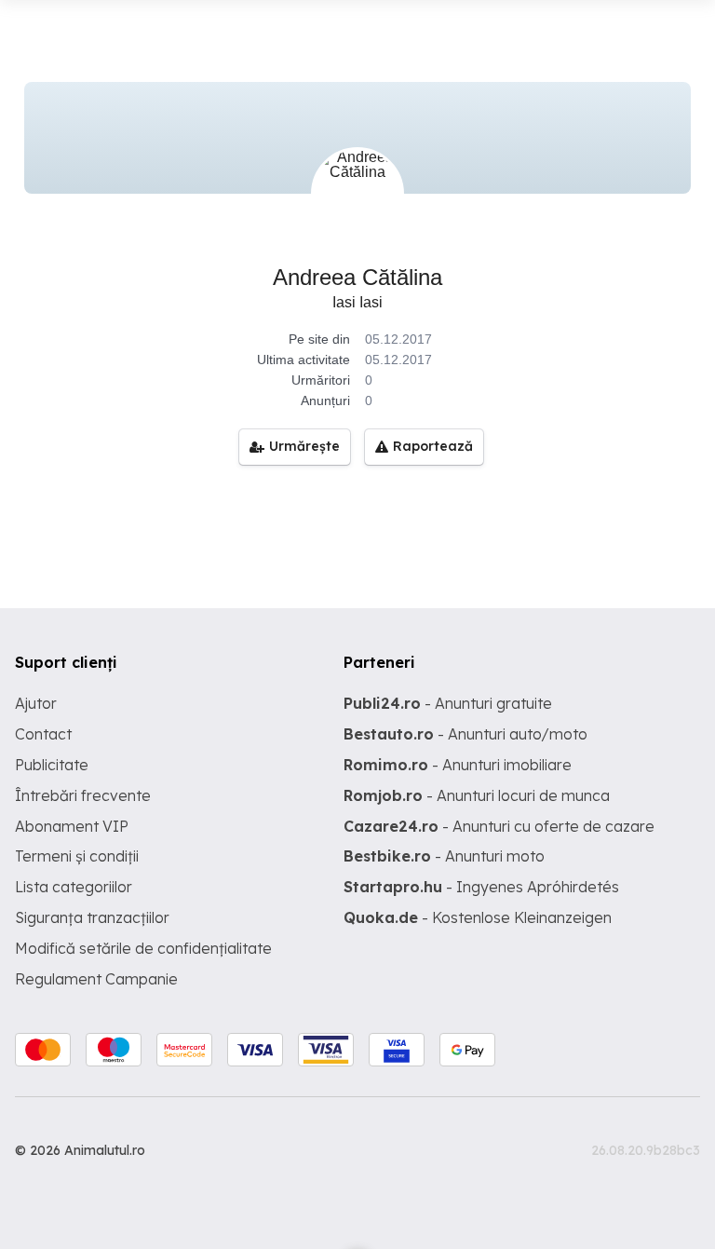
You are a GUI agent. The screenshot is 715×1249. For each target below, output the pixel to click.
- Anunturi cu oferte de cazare (499, 826)
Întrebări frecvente (83, 795)
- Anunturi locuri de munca (477, 795)
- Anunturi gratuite (448, 703)
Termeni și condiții (77, 856)
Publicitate (51, 764)
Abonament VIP (71, 826)
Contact (43, 734)
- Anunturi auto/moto (465, 734)
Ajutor (36, 703)
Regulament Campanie (96, 979)
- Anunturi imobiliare (458, 764)
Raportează (433, 446)
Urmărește (304, 446)
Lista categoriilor (73, 886)
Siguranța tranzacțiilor (92, 917)
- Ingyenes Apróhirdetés (481, 886)
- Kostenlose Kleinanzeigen (478, 917)
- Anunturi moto (444, 856)
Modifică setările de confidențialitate (143, 948)
